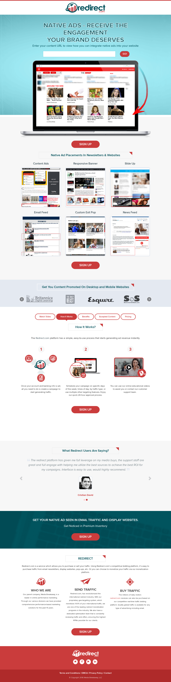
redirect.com (115, 598)
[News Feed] (126, 238)
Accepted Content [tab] (107, 317)
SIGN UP (85, 144)
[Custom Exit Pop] (81, 238)
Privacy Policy (96, 673)
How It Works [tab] (67, 317)
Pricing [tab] (128, 317)
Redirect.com (42, 338)
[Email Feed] (37, 238)
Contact (108, 673)
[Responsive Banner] (81, 189)
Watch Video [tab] (45, 317)
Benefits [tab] (86, 317)
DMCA (85, 673)
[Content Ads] (37, 189)
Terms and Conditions (69, 673)
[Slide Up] (126, 189)
